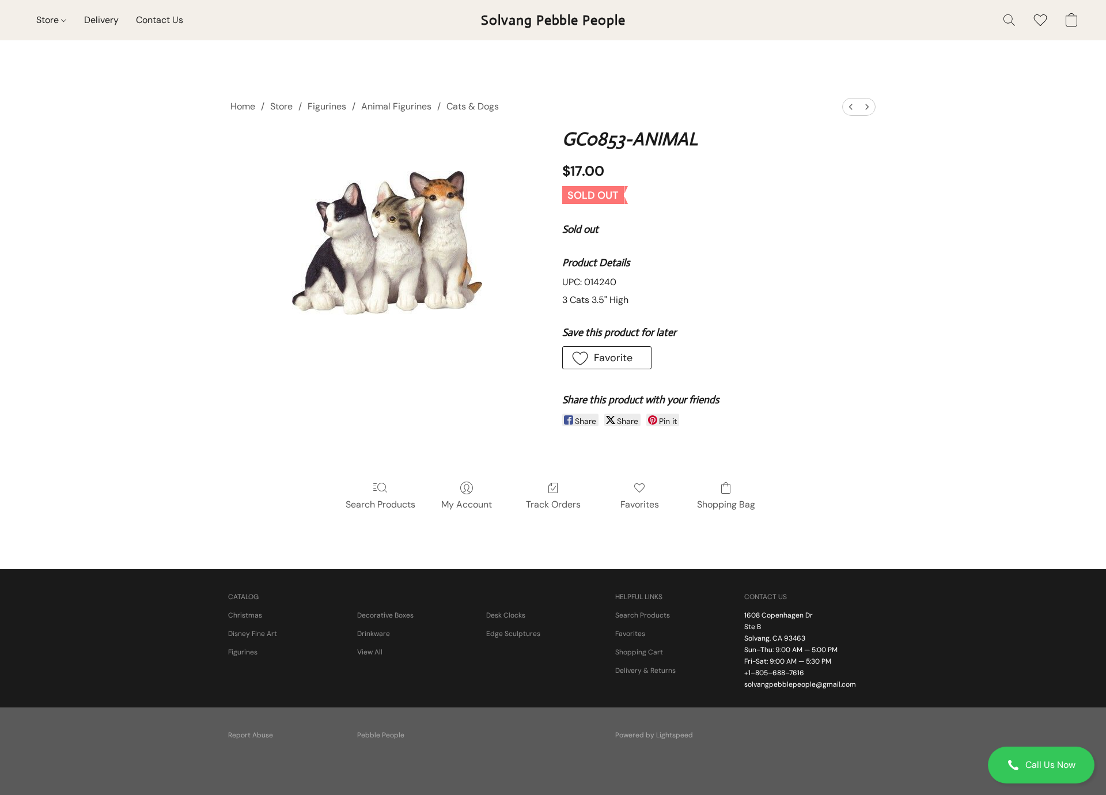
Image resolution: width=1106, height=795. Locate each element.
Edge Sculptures (513, 633)
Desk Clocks (505, 615)
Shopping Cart (639, 652)
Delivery (101, 20)
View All (369, 652)
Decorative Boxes (385, 615)
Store (48, 20)
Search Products (380, 504)
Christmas (245, 615)
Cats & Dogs (472, 106)
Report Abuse (250, 735)
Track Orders (553, 504)
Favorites (639, 504)
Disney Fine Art (252, 633)
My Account (466, 504)
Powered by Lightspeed (654, 735)
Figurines (327, 106)
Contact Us (159, 20)
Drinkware (373, 633)
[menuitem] (851, 107)
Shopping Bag (726, 504)
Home (242, 106)
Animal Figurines (396, 106)
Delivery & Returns (645, 670)
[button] (1041, 765)
